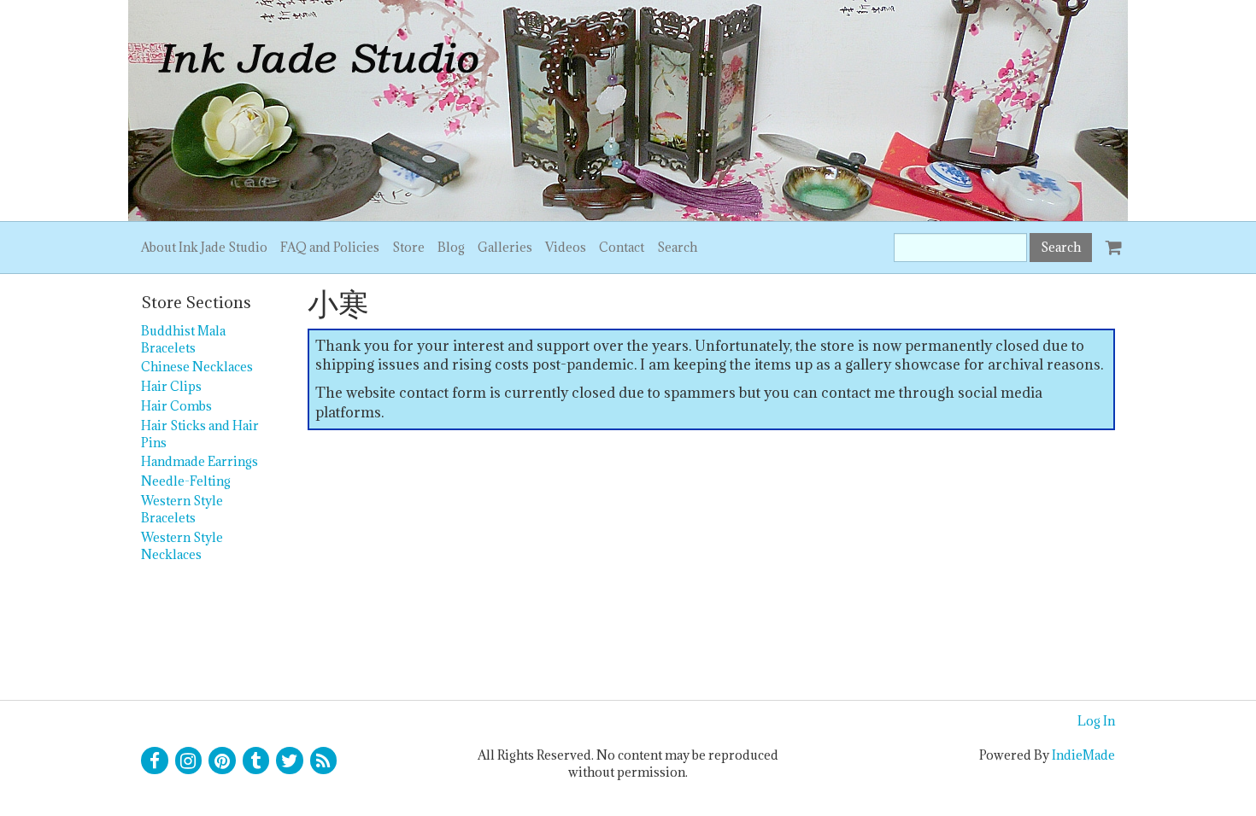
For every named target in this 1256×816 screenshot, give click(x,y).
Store (408, 247)
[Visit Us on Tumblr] (256, 760)
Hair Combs (176, 406)
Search (677, 247)
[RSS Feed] (323, 760)
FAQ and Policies (329, 247)
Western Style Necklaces (182, 545)
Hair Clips (171, 386)
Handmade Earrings (199, 461)
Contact (621, 247)
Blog (451, 247)
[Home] (628, 110)
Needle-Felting (186, 481)
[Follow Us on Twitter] (289, 760)
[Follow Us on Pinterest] (222, 760)
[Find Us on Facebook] (154, 760)
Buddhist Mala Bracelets (183, 339)
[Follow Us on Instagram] (188, 760)
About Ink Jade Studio (204, 247)
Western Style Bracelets (182, 509)
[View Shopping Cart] (1110, 240)
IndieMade (1083, 755)
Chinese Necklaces (197, 366)
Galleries (505, 247)
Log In (1096, 721)
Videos (565, 247)
